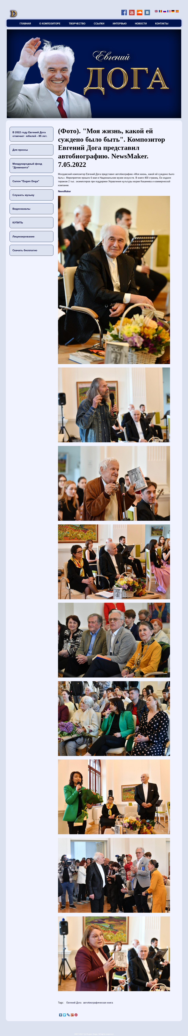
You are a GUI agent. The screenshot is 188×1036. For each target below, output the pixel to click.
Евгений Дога (73, 1002)
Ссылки (99, 23)
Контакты (161, 23)
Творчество (77, 23)
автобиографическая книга (98, 1002)
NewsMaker (64, 191)
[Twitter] (64, 1014)
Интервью (119, 23)
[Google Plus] (72, 1014)
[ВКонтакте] (61, 1014)
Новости (141, 23)
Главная (25, 23)
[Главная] (14, 17)
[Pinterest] (76, 1014)
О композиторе (49, 23)
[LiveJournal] (68, 1014)
